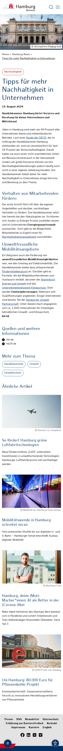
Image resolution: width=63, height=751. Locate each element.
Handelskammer (14, 364)
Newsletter (32, 719)
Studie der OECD (36, 138)
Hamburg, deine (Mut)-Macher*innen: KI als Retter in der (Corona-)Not (30, 600)
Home (5, 54)
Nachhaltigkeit (13, 72)
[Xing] (40, 734)
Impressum (18, 727)
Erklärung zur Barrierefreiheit (25, 723)
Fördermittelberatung (15, 271)
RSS (19, 719)
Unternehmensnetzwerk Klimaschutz (24, 288)
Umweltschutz (12, 373)
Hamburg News (21, 54)
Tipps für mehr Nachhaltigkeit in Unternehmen (28, 58)
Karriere (34, 727)
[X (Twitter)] (34, 734)
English (47, 727)
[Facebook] (22, 734)
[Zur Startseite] (19, 7)
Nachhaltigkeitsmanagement (19, 237)
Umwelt (34, 364)
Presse (9, 719)
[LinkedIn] (28, 734)
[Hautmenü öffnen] (57, 7)
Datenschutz (50, 719)
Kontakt (52, 723)
